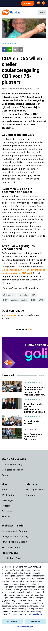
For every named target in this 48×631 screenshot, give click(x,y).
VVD (41, 300)
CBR (34, 295)
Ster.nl (31, 329)
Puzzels (6, 505)
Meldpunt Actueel (11, 552)
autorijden (23, 295)
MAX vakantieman (11, 547)
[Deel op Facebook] (4, 49)
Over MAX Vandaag (12, 464)
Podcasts (6, 516)
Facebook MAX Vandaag (15, 531)
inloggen (13, 315)
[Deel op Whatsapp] (9, 49)
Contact (6, 475)
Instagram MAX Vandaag (15, 536)
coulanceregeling (19, 300)
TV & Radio (8, 495)
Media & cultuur (32, 429)
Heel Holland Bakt (11, 558)
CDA (5, 300)
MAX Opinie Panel (35, 489)
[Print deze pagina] (20, 49)
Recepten (7, 511)
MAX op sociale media (13, 541)
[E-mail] (15, 49)
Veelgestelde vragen (12, 469)
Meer (41, 375)
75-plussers (9, 295)
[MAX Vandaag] (12, 12)
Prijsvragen (8, 500)
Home (5, 489)
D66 (33, 300)
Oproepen (31, 495)
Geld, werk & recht (33, 382)
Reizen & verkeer (9, 44)
